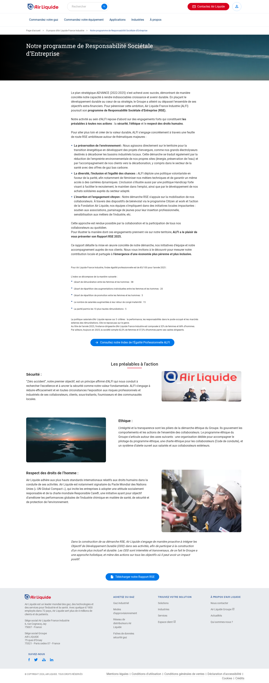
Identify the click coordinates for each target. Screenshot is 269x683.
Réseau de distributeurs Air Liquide (122, 623)
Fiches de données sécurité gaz (123, 635)
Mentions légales (117, 674)
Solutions (163, 603)
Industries (137, 19)
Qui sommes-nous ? (222, 622)
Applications (117, 19)
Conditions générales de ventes (184, 674)
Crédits (239, 678)
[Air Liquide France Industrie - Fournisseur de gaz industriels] (43, 7)
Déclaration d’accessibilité (224, 674)
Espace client (165, 622)
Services (162, 615)
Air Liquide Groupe (221, 609)
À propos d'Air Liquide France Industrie (65, 31)
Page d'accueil (33, 31)
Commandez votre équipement (84, 19)
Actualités (216, 615)
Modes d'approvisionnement (125, 611)
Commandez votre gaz (43, 19)
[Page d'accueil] (38, 596)
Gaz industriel (121, 603)
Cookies (227, 678)
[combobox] (88, 6)
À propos (155, 19)
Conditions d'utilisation (146, 674)
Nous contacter (219, 603)
